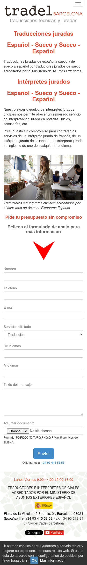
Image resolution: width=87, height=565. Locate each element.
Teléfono (10, 288)
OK (34, 560)
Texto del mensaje (18, 384)
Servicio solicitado (17, 326)
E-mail (8, 307)
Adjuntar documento (19, 423)
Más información (52, 560)
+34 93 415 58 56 (53, 463)
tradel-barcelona (51, 523)
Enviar (43, 453)
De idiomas (12, 345)
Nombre (10, 268)
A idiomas (11, 365)
